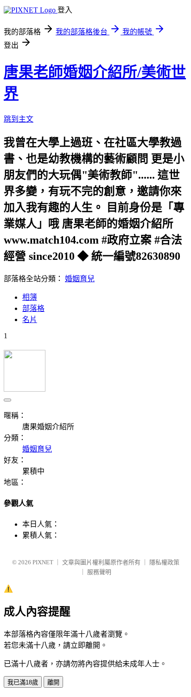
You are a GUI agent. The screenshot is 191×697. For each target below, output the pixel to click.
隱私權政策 (164, 562)
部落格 (33, 308)
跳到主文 (18, 119)
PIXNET (42, 562)
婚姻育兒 (80, 279)
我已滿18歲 (22, 682)
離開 (53, 682)
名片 (29, 319)
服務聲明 (99, 571)
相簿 (29, 297)
